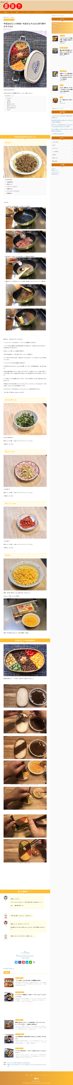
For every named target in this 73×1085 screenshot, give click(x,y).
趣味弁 (36, 1078)
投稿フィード (55, 170)
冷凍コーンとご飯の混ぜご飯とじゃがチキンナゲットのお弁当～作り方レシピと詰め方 (62, 125)
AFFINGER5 (48, 1083)
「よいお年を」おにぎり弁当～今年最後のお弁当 (27, 980)
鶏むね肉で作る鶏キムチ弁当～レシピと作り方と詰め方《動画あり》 (66, 52)
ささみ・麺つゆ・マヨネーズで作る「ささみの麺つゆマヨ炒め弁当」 (66, 89)
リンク (28, 12)
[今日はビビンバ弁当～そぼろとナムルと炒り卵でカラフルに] (26, 962)
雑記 (17, 12)
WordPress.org (55, 173)
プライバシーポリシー (40, 12)
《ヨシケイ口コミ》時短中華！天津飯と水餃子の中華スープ (66, 39)
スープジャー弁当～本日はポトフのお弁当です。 (19, 1062)
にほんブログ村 (25, 957)
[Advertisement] (25, 124)
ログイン (54, 168)
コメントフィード (56, 172)
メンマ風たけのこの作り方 (58, 133)
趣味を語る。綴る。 (36, 1081)
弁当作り (6, 12)
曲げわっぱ (11, 968)
